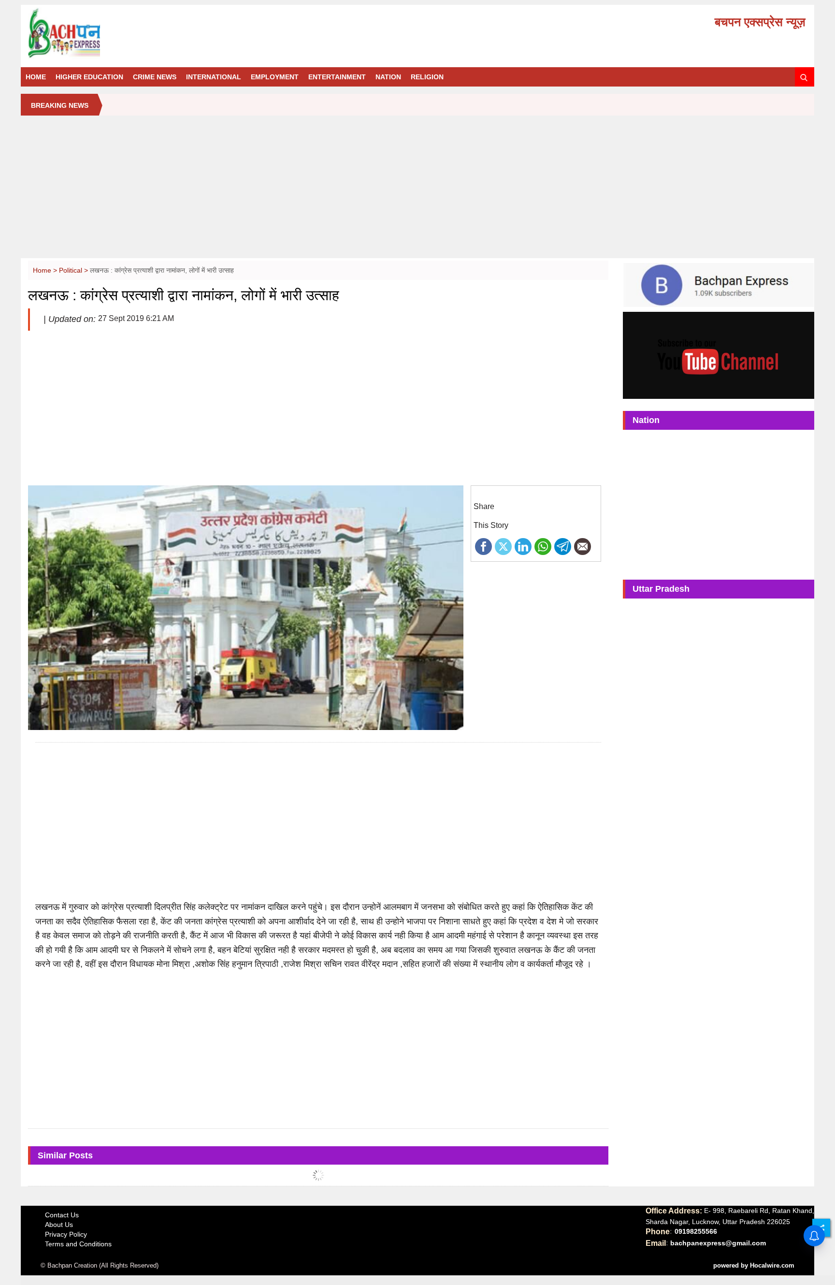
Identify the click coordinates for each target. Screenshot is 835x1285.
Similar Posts (65, 1155)
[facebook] (483, 546)
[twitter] (503, 546)
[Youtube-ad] (718, 355)
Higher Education (89, 77)
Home (36, 77)
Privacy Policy (66, 1234)
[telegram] (563, 546)
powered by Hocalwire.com (753, 1265)
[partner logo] (151, 33)
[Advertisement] (417, 190)
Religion (427, 77)
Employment (275, 77)
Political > (74, 270)
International (213, 77)
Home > (46, 270)
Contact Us (62, 1215)
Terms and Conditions (78, 1244)
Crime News (154, 77)
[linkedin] (523, 546)
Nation (388, 77)
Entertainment (337, 77)
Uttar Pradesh (661, 589)
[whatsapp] (543, 546)
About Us (59, 1224)
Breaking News (59, 105)
